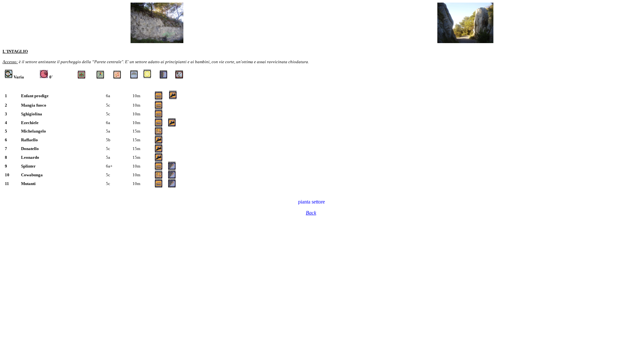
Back (311, 213)
